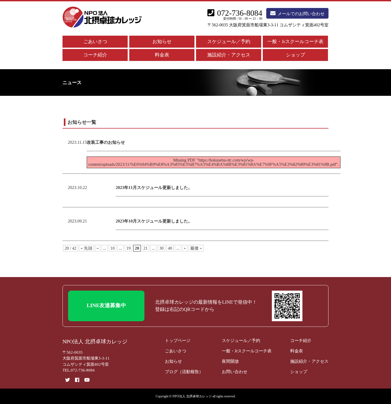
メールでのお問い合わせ (301, 13)
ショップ (295, 54)
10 (112, 248)
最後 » (196, 248)
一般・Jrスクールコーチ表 (295, 41)
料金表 (162, 54)
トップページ (177, 340)
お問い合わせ (234, 371)
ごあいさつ (95, 41)
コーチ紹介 (95, 54)
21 (145, 248)
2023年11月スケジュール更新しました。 (154, 187)
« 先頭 (86, 248)
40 (170, 248)
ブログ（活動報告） (184, 371)
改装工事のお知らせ (106, 142)
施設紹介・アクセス (228, 54)
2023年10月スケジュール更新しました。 (154, 221)
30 (161, 248)
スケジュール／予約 (228, 41)
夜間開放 (230, 361)
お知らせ (162, 41)
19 (128, 248)
